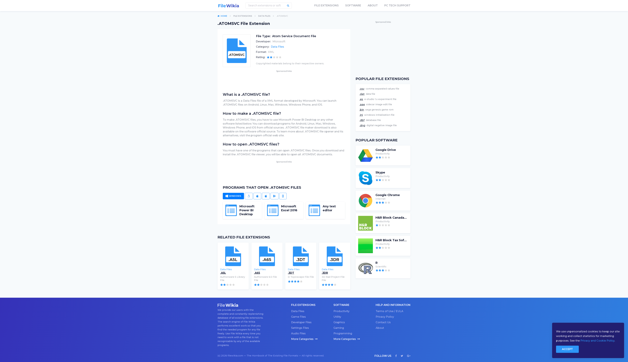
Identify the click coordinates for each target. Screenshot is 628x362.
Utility (337, 316)
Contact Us (383, 322)
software (353, 5)
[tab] (233, 196)
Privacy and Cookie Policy (597, 340)
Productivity (341, 311)
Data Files (264, 16)
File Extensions (242, 16)
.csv (361, 88)
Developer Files (301, 322)
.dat (362, 94)
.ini (361, 115)
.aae (362, 104)
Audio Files (298, 333)
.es (361, 99)
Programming (342, 333)
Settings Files (300, 327)
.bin (361, 109)
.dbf (362, 120)
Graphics (339, 322)
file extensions (326, 5)
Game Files (298, 316)
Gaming (338, 327)
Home (224, 16)
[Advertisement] (283, 80)
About (373, 5)
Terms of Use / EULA (389, 311)
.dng (362, 125)
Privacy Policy (385, 316)
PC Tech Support (397, 5)
